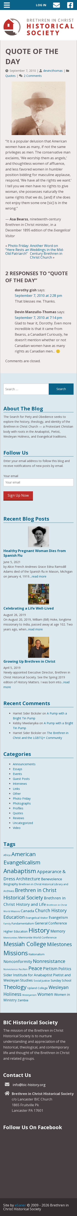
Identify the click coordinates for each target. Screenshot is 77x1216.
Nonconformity (17, 961)
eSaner (20, 1205)
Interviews (20, 784)
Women (45, 994)
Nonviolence (10, 969)
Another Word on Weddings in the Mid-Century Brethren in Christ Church (47, 251)
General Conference (51, 923)
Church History (51, 910)
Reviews (18, 818)
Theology (15, 987)
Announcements (24, 764)
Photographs (22, 803)
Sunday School (61, 980)
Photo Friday (22, 798)
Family (7, 923)
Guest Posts (21, 779)
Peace (35, 968)
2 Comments (33, 76)
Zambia (23, 1000)
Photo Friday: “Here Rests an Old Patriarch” (17, 249)
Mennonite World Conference (37, 937)
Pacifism (23, 969)
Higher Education (15, 931)
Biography (10, 884)
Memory (57, 931)
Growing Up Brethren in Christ (29, 661)
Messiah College (24, 944)
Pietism (50, 968)
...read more (38, 576)
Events (17, 774)
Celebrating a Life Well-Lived (28, 608)
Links (16, 789)
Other (17, 794)
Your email (10, 476)
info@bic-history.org (29, 1084)
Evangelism (58, 917)
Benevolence (51, 878)
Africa (6, 855)
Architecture (28, 879)
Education (14, 917)
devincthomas (53, 71)
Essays (17, 769)
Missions (15, 953)
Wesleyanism (29, 994)
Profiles (18, 808)
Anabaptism (19, 871)
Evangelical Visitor (37, 918)
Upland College (37, 988)
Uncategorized (23, 823)
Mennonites (10, 937)
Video (17, 828)
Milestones (59, 944)
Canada (27, 910)
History (39, 930)
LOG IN (41, 5)
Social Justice (42, 980)
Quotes (10, 76)
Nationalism (36, 954)
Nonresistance (49, 961)
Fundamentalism (23, 923)
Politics (64, 968)
